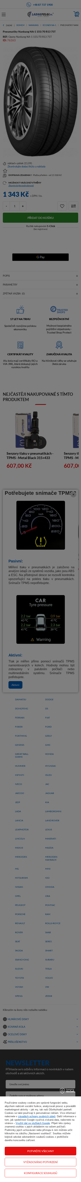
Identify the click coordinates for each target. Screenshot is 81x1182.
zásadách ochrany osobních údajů (36, 1116)
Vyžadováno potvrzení (40, 1162)
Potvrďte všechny (40, 1151)
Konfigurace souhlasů (40, 1173)
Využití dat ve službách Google (33, 1123)
